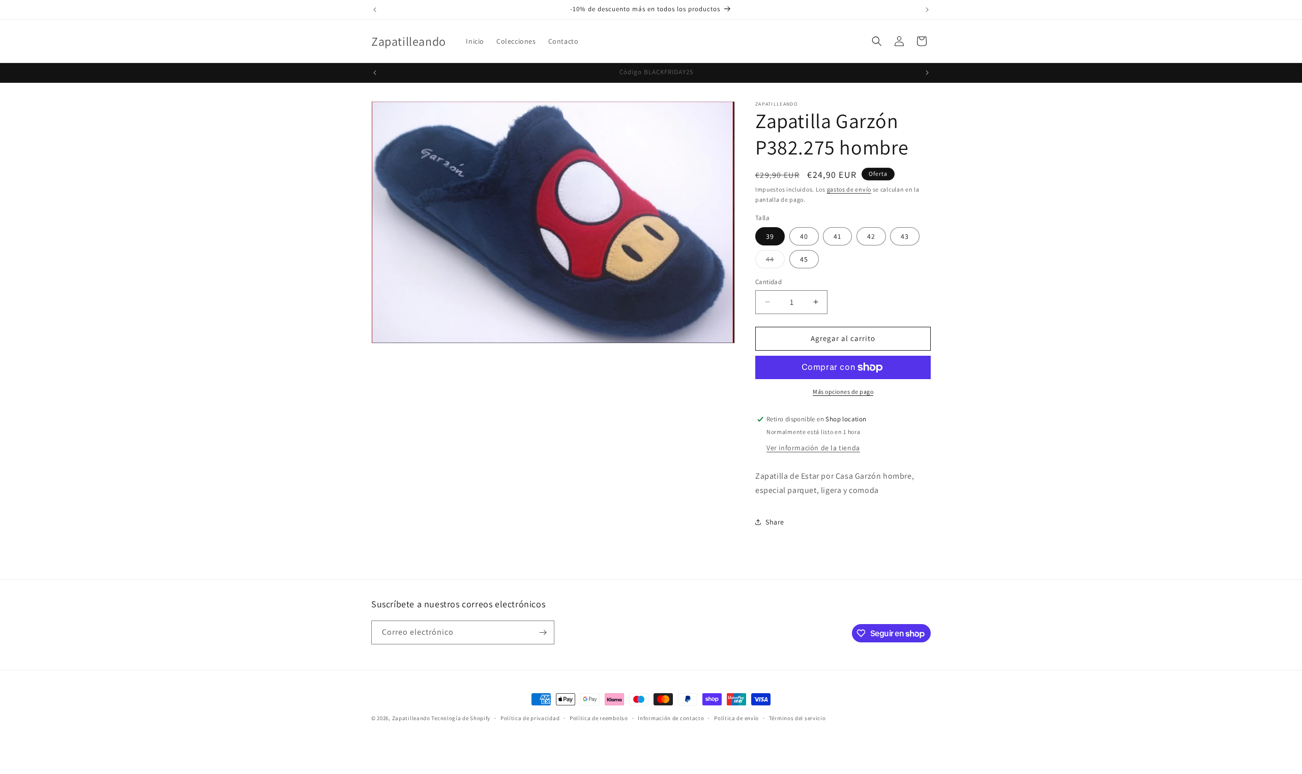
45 (804, 259)
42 (871, 236)
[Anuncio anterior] (375, 9)
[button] (877, 41)
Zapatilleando (411, 718)
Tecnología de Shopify (460, 718)
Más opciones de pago (843, 391)
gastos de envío (849, 189)
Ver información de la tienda (813, 447)
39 (770, 236)
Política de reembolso (599, 718)
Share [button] (774, 522)
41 (837, 236)
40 (804, 236)
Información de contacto (671, 718)
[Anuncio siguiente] (927, 9)
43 (905, 236)
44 (775, 261)
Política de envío (736, 718)
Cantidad (768, 281)
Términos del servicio (797, 718)
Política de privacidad (529, 718)
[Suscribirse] (542, 632)
